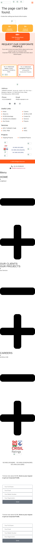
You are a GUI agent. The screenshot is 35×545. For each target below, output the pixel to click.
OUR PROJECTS (10, 266)
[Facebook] (10, 104)
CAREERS (6, 353)
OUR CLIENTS (9, 263)
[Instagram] (20, 104)
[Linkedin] (15, 104)
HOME (4, 177)
